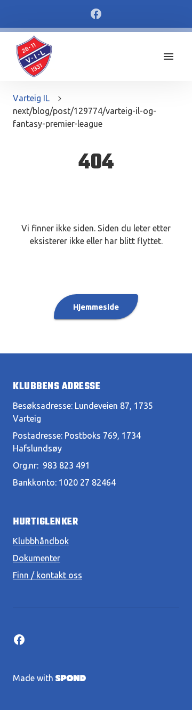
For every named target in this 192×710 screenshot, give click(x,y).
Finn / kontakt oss (47, 575)
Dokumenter (36, 558)
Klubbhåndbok (41, 541)
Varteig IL (31, 98)
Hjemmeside (96, 306)
